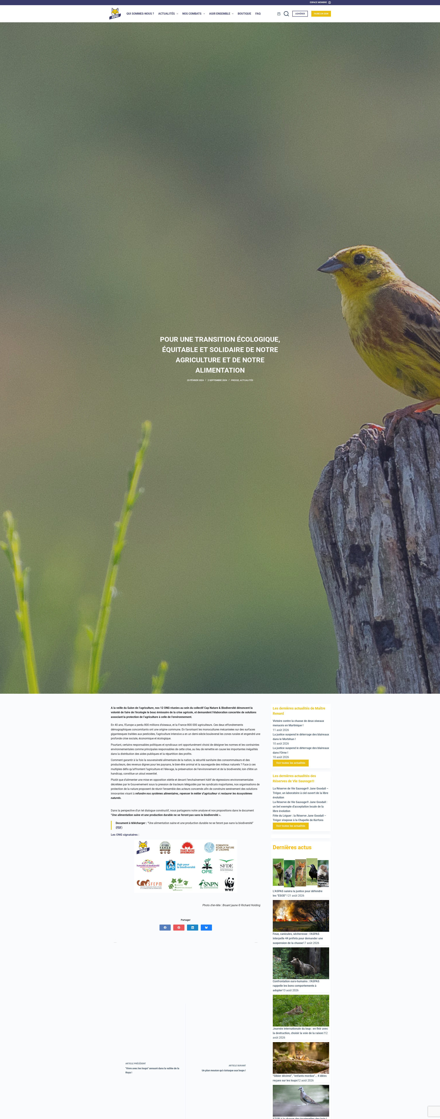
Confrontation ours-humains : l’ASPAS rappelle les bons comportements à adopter (296, 986)
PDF (119, 827)
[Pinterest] (178, 928)
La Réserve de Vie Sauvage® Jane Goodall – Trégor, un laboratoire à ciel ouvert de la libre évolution (300, 793)
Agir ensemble (219, 13)
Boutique (244, 13)
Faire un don (321, 13)
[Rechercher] (286, 13)
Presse (235, 380)
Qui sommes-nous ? (140, 13)
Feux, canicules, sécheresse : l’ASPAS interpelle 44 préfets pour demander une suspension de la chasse (298, 938)
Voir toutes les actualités (290, 762)
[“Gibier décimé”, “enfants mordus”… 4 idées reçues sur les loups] (301, 1057)
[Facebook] (165, 928)
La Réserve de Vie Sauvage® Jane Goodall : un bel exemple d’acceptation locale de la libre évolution (300, 806)
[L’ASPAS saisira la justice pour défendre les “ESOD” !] (301, 872)
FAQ (258, 13)
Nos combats (191, 13)
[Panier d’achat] (278, 13)
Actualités (166, 13)
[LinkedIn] (192, 928)
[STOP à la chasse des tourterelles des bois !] (301, 1100)
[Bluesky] (206, 928)
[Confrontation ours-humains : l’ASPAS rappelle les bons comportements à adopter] (301, 963)
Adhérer (300, 13)
